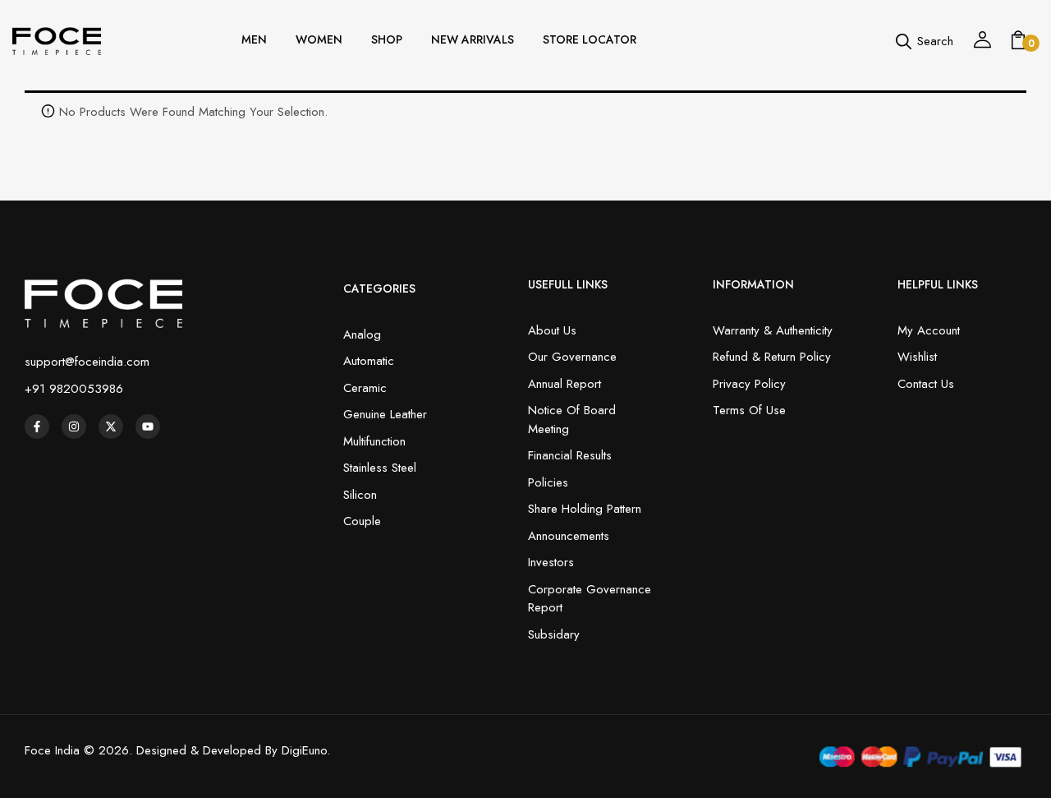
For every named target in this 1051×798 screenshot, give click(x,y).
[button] (1018, 41)
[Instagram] (74, 426)
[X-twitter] (111, 426)
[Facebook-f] (37, 426)
